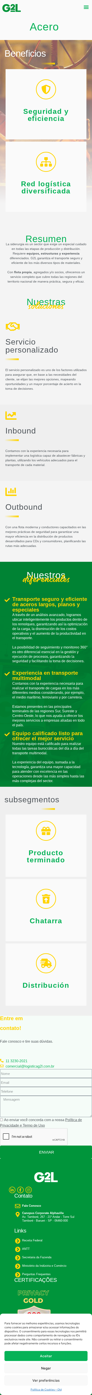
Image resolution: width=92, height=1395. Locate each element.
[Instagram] (28, 1190)
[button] (86, 7)
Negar (46, 1368)
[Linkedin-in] (12, 1190)
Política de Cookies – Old (46, 1389)
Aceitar (46, 1356)
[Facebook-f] (20, 1190)
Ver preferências (46, 1380)
